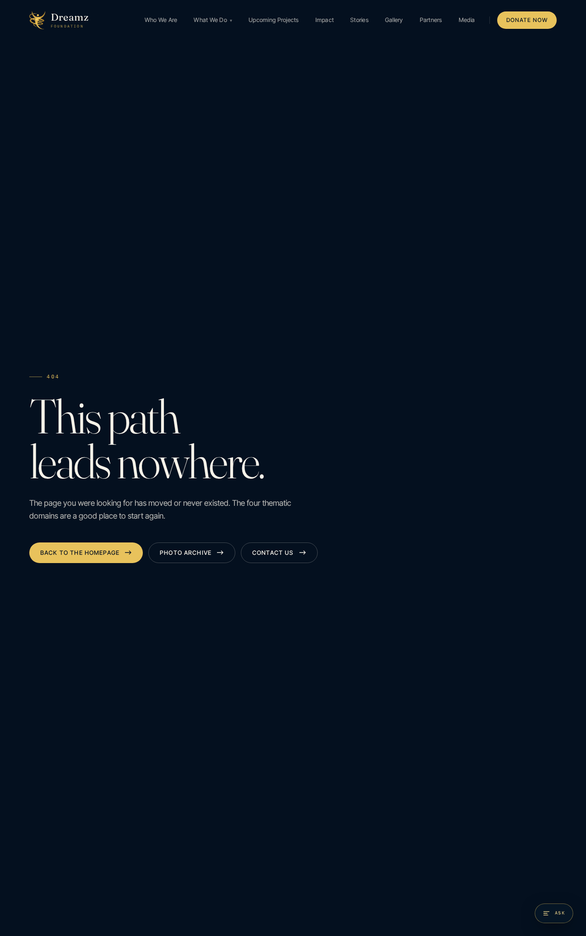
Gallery (394, 19)
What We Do (213, 19)
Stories (359, 19)
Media (467, 19)
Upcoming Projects (273, 19)
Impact (324, 19)
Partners (431, 19)
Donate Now (527, 19)
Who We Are (161, 19)
